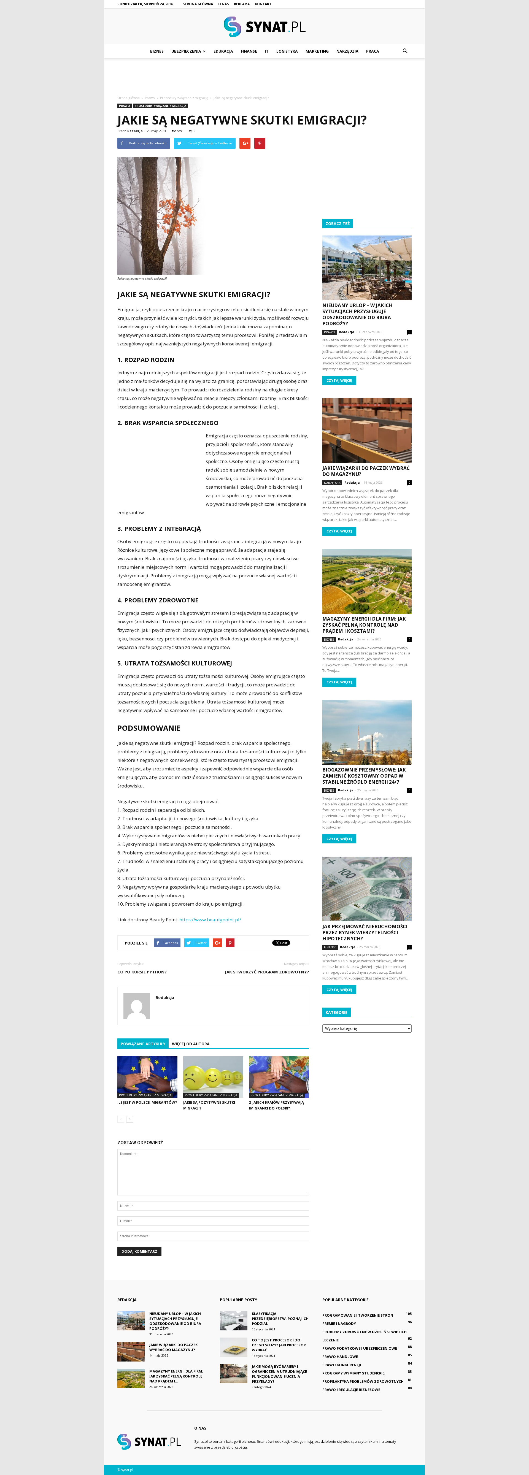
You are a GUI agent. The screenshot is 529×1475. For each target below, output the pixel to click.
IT (267, 51)
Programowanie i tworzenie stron (357, 1315)
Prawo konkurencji (341, 1364)
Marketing (317, 51)
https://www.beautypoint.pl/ (210, 919)
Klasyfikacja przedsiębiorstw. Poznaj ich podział (280, 1318)
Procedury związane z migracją (160, 106)
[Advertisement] (264, 77)
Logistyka (287, 51)
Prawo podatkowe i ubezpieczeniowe (359, 1348)
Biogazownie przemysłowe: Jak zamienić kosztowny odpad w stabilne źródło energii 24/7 (364, 776)
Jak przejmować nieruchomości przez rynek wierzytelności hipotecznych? (364, 932)
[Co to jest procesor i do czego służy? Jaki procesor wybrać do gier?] (233, 1347)
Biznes (157, 51)
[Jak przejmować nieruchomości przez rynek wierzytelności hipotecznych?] (367, 889)
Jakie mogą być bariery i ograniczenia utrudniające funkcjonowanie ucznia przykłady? (279, 1374)
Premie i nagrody (339, 1323)
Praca (372, 51)
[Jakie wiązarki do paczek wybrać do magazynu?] (367, 430)
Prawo (124, 106)
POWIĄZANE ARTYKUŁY (143, 1043)
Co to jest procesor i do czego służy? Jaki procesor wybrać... (279, 1345)
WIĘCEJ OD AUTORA (191, 1043)
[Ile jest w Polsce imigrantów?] (147, 1077)
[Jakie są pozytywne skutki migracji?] (213, 1077)
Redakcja (135, 131)
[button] (405, 51)
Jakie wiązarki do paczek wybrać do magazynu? (366, 471)
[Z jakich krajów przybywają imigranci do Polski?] (279, 1077)
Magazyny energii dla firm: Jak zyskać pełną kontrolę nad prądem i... (176, 1376)
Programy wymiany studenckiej (353, 1373)
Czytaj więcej (339, 380)
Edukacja (223, 51)
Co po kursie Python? (142, 972)
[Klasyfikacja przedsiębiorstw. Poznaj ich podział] (233, 1320)
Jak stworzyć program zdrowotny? (267, 972)
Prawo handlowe (340, 1356)
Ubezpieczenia (186, 51)
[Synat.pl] (264, 27)
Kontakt (263, 4)
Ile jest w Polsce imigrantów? (147, 1102)
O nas (223, 4)
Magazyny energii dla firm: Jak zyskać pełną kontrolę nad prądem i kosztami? (364, 625)
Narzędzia (347, 51)
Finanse (249, 51)
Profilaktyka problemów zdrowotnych (363, 1381)
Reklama (242, 4)
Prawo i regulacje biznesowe (351, 1389)
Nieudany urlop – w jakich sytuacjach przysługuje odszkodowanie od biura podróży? (357, 314)
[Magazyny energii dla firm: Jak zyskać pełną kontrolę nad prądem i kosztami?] (367, 581)
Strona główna (198, 4)
